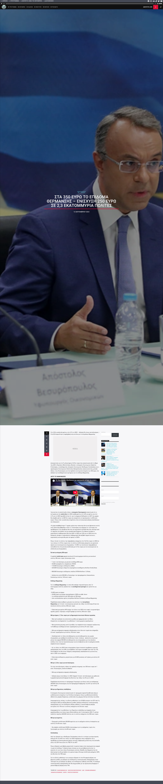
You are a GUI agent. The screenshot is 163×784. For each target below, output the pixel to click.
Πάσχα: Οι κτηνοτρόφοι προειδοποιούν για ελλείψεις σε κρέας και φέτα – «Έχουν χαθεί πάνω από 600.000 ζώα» (109, 479)
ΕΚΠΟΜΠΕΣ (22, 7)
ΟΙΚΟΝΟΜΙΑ (83, 198)
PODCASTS (55, 7)
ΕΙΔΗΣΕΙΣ (30, 7)
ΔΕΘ (83, 783)
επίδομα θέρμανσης (90, 783)
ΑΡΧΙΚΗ (5, 1)
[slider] (160, 3)
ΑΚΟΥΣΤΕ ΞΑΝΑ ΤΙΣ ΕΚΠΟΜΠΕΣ (32, 1)
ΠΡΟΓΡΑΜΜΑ (15, 1)
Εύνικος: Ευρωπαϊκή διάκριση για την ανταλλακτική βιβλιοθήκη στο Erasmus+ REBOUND (109, 464)
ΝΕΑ (78, 198)
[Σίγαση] (157, 3)
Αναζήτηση (103, 445)
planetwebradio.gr (62, 783)
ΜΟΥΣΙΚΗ (46, 7)
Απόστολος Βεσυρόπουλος (74, 783)
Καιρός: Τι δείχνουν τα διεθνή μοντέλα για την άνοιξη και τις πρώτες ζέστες (112, 486)
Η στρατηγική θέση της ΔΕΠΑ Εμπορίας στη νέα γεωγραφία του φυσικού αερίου (111, 458)
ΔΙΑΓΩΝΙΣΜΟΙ (49, 1)
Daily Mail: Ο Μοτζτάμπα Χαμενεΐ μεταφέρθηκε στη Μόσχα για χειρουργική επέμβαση (110, 472)
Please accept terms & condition (109, 515)
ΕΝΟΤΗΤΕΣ (39, 7)
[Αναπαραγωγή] (1, 3)
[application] (81, 3)
